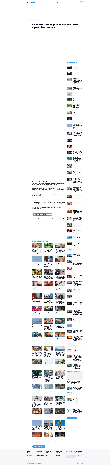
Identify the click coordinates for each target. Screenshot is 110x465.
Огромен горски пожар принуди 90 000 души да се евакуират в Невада (78, 345)
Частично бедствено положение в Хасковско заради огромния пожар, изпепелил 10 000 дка (60, 354)
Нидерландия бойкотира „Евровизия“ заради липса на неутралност (77, 231)
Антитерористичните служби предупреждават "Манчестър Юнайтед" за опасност (77, 283)
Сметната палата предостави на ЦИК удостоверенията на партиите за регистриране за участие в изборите (48, 327)
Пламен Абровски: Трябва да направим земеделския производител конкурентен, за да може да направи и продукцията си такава (48, 341)
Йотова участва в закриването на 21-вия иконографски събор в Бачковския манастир (36, 416)
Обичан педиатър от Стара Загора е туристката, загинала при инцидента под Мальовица (36, 404)
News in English (58, 455)
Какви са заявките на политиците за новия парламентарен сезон (36, 300)
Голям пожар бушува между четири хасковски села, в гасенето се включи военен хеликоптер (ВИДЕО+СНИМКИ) (36, 440)
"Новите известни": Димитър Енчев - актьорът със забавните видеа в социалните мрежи (74, 382)
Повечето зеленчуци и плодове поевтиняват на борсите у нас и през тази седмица (60, 428)
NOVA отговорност (59, 452)
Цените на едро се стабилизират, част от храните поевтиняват (37, 276)
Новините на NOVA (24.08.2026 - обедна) (77, 255)
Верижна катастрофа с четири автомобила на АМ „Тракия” (60, 403)
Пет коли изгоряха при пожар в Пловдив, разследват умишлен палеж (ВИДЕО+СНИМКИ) (48, 277)
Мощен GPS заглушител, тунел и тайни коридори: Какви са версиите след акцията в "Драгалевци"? (37, 354)
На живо (54, 2)
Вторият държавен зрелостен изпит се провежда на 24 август (59, 377)
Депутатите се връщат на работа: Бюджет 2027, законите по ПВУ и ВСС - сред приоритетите (48, 264)
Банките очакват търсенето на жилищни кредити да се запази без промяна (60, 251)
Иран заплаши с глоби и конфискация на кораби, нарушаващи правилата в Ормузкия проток (78, 204)
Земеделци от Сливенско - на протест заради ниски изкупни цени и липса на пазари (37, 366)
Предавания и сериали (40, 455)
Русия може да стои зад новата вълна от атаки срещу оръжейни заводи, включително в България (78, 338)
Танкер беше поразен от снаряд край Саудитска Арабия (77, 94)
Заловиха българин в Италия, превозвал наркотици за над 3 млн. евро (77, 141)
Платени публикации (29, 461)
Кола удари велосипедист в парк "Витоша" (48, 403)
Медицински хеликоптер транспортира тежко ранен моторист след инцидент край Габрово (37, 428)
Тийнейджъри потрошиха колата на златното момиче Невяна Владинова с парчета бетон (48, 354)
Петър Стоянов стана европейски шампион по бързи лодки (77, 331)
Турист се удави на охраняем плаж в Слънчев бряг (37, 325)
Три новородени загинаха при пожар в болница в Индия (77, 88)
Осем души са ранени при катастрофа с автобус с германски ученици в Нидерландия (77, 134)
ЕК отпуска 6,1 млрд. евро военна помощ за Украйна (77, 350)
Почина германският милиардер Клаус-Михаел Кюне (77, 73)
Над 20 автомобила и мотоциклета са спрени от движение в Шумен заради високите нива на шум (48, 440)
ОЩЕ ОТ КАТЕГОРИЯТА (39, 446)
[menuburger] (27, 2)
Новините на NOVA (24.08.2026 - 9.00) (76, 393)
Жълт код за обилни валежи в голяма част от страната (36, 377)
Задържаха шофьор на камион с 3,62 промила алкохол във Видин (77, 152)
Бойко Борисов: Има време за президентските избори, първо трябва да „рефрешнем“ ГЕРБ (60, 301)
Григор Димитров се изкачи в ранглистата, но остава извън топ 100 (77, 119)
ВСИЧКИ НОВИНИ (72, 417)
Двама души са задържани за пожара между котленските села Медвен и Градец (48, 428)
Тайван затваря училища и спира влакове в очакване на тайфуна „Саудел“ (77, 411)
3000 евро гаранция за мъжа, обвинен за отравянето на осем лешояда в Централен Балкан (36, 289)
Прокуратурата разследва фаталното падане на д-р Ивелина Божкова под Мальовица (37, 264)
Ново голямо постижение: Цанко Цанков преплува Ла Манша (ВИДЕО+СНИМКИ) (60, 326)
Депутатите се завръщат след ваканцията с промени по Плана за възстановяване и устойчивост (48, 379)
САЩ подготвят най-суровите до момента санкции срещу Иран (77, 146)
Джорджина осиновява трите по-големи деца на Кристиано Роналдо (77, 276)
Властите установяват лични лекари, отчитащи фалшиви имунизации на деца (48, 391)
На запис (49, 2)
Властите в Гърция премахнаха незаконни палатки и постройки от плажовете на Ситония (77, 197)
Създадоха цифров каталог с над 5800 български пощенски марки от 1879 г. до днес (48, 301)
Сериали (47, 455)
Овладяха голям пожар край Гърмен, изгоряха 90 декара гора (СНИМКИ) (48, 416)
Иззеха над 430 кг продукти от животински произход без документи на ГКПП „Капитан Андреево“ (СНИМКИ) (36, 251)
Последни (28, 452)
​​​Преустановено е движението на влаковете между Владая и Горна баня (59, 416)
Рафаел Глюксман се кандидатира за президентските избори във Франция (77, 291)
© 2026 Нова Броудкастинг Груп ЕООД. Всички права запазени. (34, 463)
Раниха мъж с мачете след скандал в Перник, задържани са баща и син (59, 288)
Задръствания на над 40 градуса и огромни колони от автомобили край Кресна (60, 391)
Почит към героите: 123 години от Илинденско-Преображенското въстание (59, 439)
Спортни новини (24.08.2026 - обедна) (77, 237)
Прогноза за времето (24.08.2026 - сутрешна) (48, 365)
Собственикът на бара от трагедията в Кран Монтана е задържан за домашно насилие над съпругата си (77, 304)
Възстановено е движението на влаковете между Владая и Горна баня (59, 313)
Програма (43, 2)
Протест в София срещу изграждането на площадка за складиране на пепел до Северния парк (37, 392)
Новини (38, 2)
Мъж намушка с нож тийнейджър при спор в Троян (77, 99)
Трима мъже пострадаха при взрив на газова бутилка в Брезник (48, 288)
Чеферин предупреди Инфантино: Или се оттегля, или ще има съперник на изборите (77, 68)
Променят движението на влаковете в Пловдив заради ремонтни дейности (60, 366)
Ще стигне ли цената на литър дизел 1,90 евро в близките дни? (37, 339)
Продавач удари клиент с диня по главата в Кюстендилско (48, 250)
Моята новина (29, 455)
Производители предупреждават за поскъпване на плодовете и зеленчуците (36, 314)
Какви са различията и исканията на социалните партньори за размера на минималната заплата (48, 314)
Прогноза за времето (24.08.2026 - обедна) (77, 249)
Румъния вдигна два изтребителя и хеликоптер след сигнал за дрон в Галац (77, 297)
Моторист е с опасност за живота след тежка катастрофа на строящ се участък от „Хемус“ (60, 277)
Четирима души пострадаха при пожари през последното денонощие (60, 339)
